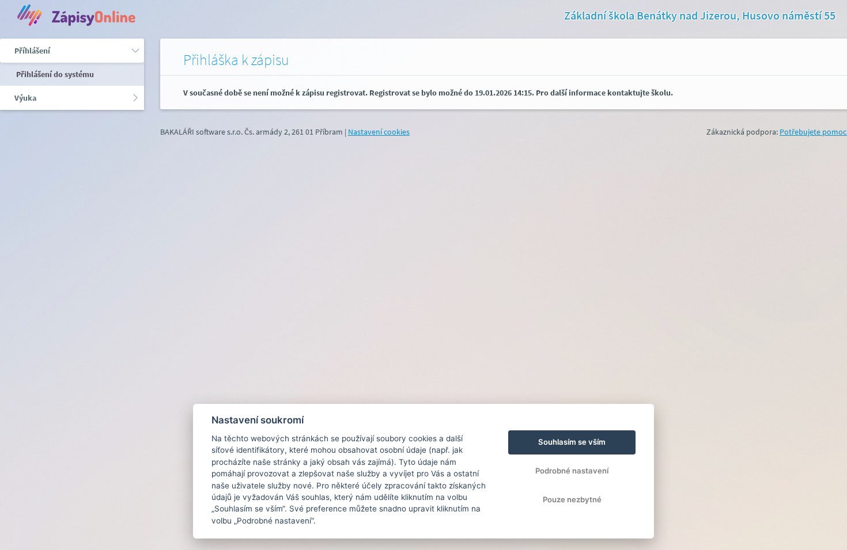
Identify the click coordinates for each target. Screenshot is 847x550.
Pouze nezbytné (572, 499)
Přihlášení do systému (54, 74)
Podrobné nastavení (571, 470)
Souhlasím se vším (572, 441)
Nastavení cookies (379, 132)
